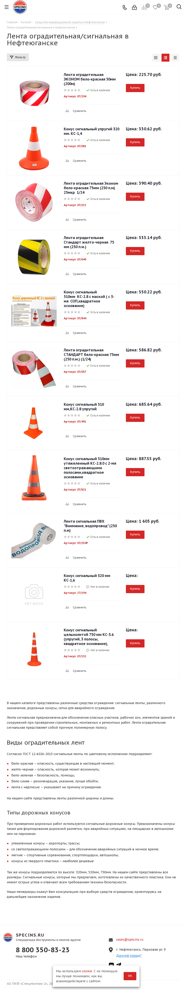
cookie (87, 971)
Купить (135, 88)
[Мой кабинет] (134, 7)
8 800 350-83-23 (43, 949)
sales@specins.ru (130, 939)
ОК (130, 976)
